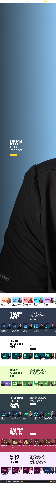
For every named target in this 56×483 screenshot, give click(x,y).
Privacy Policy (21, 481)
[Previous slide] (1, 148)
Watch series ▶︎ (33, 319)
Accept (51, 481)
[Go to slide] (25, 292)
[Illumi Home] (28, 1)
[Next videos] (55, 301)
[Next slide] (54, 148)
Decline (54, 481)
